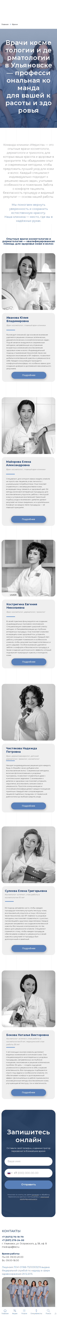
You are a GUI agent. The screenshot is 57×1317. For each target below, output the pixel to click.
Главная (5, 24)
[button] (48, 1312)
